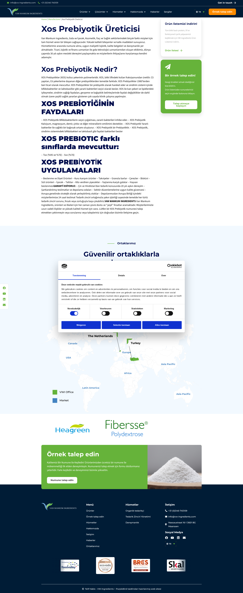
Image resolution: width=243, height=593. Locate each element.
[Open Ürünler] (89, 12)
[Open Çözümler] (107, 12)
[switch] (106, 313)
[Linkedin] (178, 537)
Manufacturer (54, 19)
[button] (200, 11)
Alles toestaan (162, 325)
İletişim (170, 504)
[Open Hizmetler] (125, 12)
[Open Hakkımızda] (145, 12)
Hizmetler (132, 504)
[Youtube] (172, 537)
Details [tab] (121, 275)
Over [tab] (163, 275)
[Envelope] (184, 537)
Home (44, 19)
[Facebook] (166, 537)
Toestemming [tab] (79, 275)
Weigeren (81, 325)
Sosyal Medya (174, 532)
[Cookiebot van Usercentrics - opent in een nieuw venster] (169, 266)
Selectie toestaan (121, 325)
